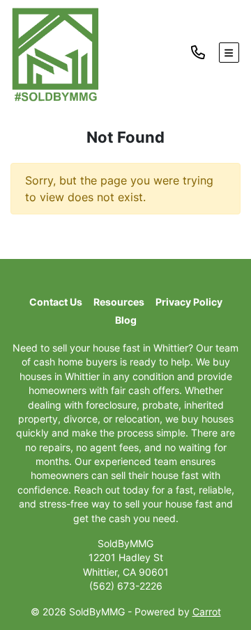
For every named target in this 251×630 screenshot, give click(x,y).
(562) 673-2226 (125, 586)
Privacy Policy (188, 302)
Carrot (206, 611)
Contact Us (55, 302)
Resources (118, 302)
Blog (126, 320)
